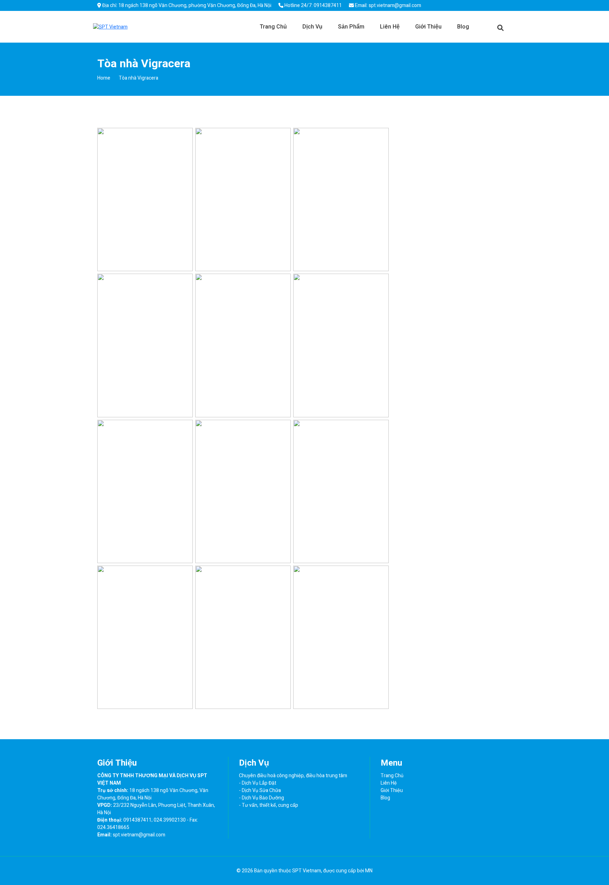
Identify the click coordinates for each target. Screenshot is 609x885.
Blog (463, 27)
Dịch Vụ (312, 27)
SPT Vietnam (306, 870)
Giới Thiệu (428, 27)
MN (369, 870)
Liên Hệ (390, 27)
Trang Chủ (273, 27)
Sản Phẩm (351, 27)
